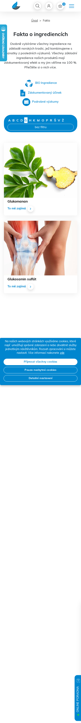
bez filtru (40, 127)
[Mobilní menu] (71, 6)
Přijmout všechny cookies (40, 362)
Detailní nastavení (40, 378)
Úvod (34, 20)
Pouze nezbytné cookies (40, 370)
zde (62, 353)
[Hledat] (37, 6)
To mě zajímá (16, 208)
